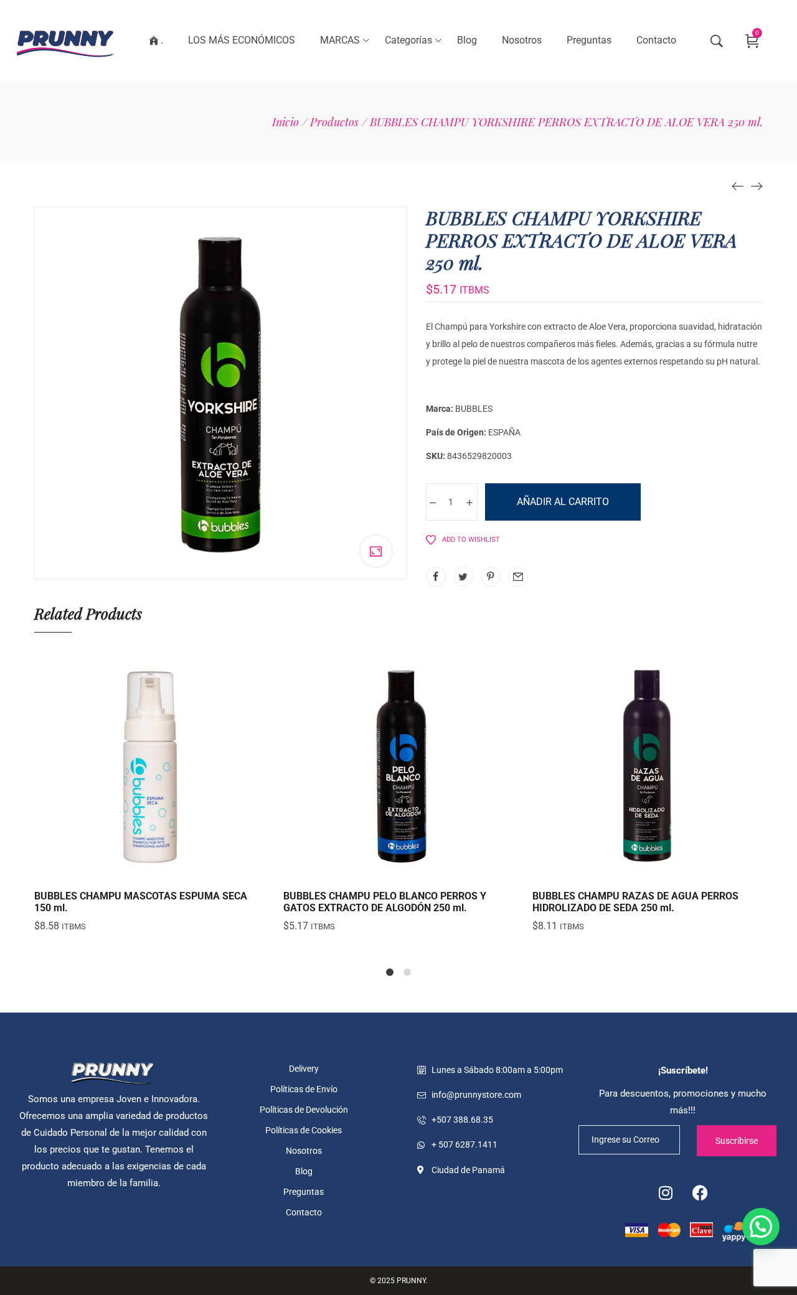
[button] (761, 1226)
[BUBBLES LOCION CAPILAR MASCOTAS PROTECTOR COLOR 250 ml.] (738, 185)
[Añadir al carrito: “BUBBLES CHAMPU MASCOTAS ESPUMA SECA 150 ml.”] (118, 869)
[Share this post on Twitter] (463, 577)
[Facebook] (699, 1193)
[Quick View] (149, 869)
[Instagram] (665, 1193)
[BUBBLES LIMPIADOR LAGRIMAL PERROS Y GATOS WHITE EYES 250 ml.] (756, 185)
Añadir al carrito (563, 502)
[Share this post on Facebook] (436, 577)
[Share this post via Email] (518, 577)
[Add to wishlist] (180, 869)
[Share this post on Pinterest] (491, 577)
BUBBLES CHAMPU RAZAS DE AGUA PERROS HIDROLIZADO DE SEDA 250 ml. (635, 902)
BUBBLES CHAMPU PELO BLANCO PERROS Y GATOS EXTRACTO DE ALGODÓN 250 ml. (384, 902)
